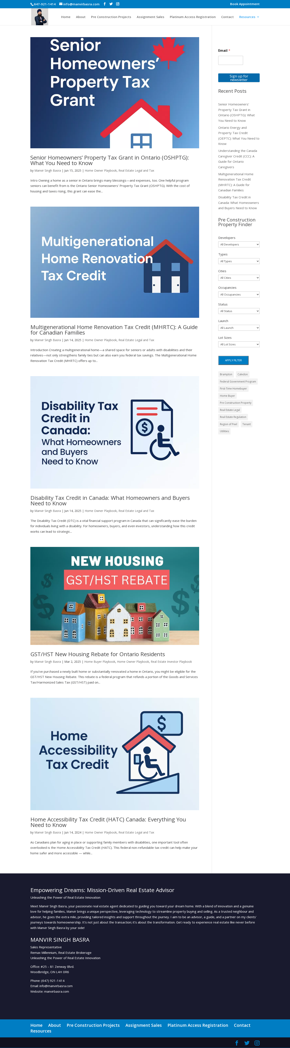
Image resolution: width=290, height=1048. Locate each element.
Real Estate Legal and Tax (136, 170)
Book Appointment (245, 4)
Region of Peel (228, 424)
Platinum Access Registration (193, 17)
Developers (226, 237)
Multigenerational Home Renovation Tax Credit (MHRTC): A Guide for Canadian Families (114, 329)
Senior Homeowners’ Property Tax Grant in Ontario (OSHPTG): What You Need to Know (109, 160)
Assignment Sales (150, 17)
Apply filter (233, 360)
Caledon (243, 374)
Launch (223, 321)
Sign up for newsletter (239, 78)
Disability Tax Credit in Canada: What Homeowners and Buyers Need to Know (110, 500)
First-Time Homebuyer (233, 388)
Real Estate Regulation (233, 417)
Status (223, 304)
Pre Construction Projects (111, 17)
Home (65, 17)
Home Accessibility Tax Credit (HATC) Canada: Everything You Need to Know (108, 822)
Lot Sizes (225, 337)
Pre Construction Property (235, 403)
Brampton (226, 374)
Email (224, 51)
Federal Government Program (238, 381)
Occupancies (227, 287)
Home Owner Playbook (101, 170)
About (81, 17)
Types (223, 254)
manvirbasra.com (56, 991)
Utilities (224, 431)
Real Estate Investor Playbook (171, 662)
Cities (222, 271)
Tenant (246, 424)
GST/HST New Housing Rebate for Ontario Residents (97, 654)
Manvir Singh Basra (47, 170)
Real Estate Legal (230, 410)
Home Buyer (227, 396)
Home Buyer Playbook (99, 662)
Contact (227, 17)
